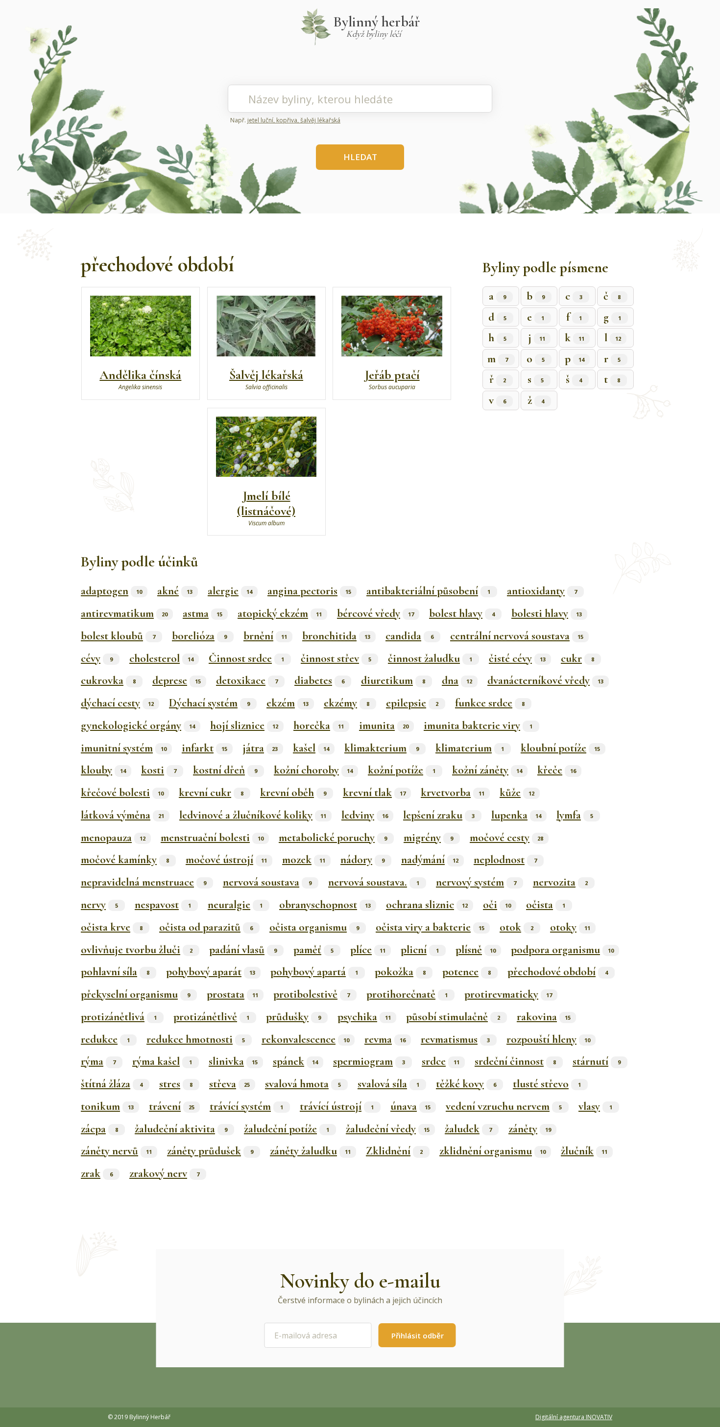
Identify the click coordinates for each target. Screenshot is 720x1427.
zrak (97, 1173)
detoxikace (247, 680)
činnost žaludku (430, 658)
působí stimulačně (453, 1017)
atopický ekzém (280, 613)
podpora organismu (562, 950)
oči (497, 905)
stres (175, 1084)
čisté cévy (517, 658)
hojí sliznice (244, 725)
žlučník (584, 1151)
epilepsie (412, 703)
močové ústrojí (226, 859)
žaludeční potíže (286, 1129)
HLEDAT (360, 157)
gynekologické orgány (138, 725)
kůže (517, 792)
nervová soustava (267, 882)
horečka (318, 725)
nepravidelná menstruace (143, 882)
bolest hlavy (462, 613)
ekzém (287, 703)
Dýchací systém (209, 703)
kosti (158, 770)
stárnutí (597, 1061)
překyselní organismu (135, 994)
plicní (420, 950)
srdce (440, 1061)
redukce (105, 1039)
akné (174, 591)
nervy (99, 905)
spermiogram (369, 1061)
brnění (265, 636)
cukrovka (108, 680)
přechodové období (557, 972)
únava (410, 1106)
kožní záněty (487, 770)
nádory (362, 859)
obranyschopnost (325, 905)
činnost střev (336, 658)
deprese (176, 680)
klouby (103, 770)
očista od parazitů (206, 927)
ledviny (364, 815)
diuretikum (393, 680)
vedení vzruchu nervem (504, 1106)
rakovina (544, 1017)
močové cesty (506, 837)
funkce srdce (490, 703)
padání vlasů (243, 950)
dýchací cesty (117, 703)
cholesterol (161, 658)
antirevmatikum (124, 613)
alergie (230, 591)
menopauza (113, 837)
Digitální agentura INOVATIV (573, 1417)
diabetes (319, 680)
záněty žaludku (310, 1151)
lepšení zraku (439, 815)
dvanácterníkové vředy (545, 680)
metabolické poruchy (333, 837)
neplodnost (505, 859)
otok (516, 927)
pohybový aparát (210, 972)
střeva (229, 1084)
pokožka (400, 972)
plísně (476, 950)
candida (409, 636)
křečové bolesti (122, 792)
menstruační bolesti (212, 837)
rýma (98, 1061)
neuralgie (235, 905)
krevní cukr (211, 792)
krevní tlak (374, 792)
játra (260, 748)
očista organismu (314, 927)
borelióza (199, 636)
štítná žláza (112, 1084)
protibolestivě (311, 994)
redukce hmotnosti (195, 1039)
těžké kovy (466, 1084)
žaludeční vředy (388, 1129)
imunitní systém (124, 748)
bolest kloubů (118, 636)
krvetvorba (452, 792)
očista (545, 905)
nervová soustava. (373, 882)
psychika (364, 1017)
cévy (97, 658)
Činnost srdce (246, 658)
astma (202, 613)
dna (457, 680)
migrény (428, 837)
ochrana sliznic (427, 905)
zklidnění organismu (492, 1151)
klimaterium (469, 748)
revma (385, 1039)
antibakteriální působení (428, 591)
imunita (383, 725)
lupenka (516, 815)
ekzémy (346, 703)
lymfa (574, 815)
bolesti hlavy (546, 613)
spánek (295, 1061)
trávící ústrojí (337, 1106)
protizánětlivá (119, 1017)
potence (466, 972)
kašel (311, 748)
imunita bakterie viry (478, 725)
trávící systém (246, 1106)
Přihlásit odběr (417, 1335)
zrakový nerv (164, 1173)
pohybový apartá (314, 972)
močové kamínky (125, 859)
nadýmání (429, 859)
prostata (232, 994)
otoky (570, 927)
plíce (367, 950)
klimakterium (381, 748)
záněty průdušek (210, 1151)
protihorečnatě (407, 994)
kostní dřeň (225, 770)
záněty (529, 1129)
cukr (577, 658)
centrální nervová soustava (516, 636)
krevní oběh (293, 792)
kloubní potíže (560, 748)
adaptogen (111, 591)
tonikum (107, 1106)
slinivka (233, 1061)
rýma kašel (162, 1061)
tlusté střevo (547, 1084)
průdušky (293, 1017)
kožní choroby (313, 770)
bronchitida (336, 636)
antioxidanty (542, 591)
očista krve (112, 927)
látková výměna (122, 815)
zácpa (99, 1129)
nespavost (163, 905)
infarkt (204, 748)
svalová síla (388, 1084)
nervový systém (476, 882)
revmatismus (455, 1039)
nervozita (560, 882)
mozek (303, 859)
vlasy (595, 1106)
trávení (171, 1106)
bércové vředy (375, 613)
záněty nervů (116, 1151)
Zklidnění (394, 1151)
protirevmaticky (508, 994)
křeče (556, 770)
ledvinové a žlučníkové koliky (252, 815)
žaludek (468, 1129)
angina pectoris (309, 591)
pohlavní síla (115, 972)
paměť (313, 950)
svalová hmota (303, 1084)
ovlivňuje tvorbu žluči (136, 950)
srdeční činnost (515, 1061)
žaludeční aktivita (181, 1129)
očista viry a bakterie (430, 927)
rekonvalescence (305, 1039)
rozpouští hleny (548, 1039)
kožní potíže (401, 770)
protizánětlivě (211, 1017)
